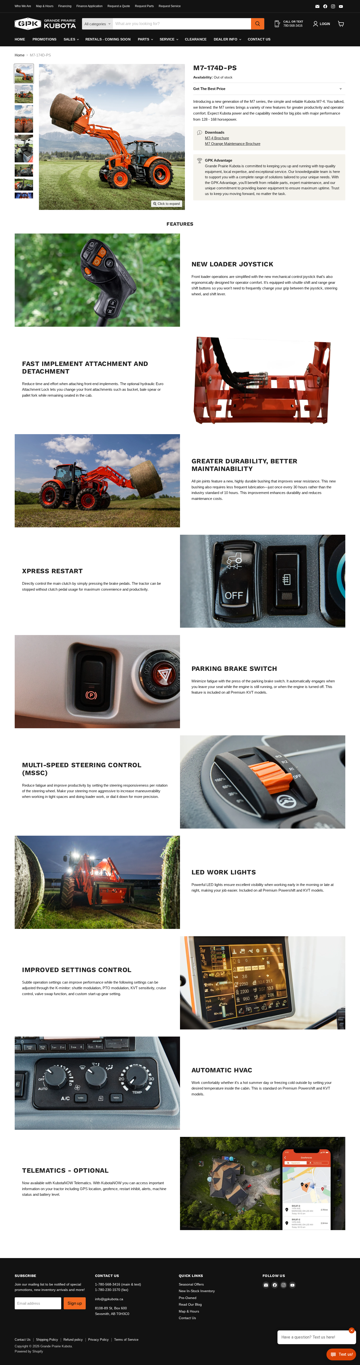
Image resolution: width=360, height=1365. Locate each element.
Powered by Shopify (29, 1351)
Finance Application (89, 6)
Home (20, 39)
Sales (70, 39)
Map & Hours (44, 6)
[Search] (257, 23)
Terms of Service (126, 1339)
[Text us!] (341, 1355)
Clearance (195, 39)
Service (168, 39)
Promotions (44, 39)
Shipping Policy (47, 1339)
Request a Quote (119, 6)
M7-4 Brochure (217, 138)
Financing (65, 6)
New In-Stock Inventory (197, 1291)
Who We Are (23, 6)
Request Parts (144, 6)
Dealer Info (226, 39)
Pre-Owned (187, 1298)
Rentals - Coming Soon (108, 39)
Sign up (75, 1303)
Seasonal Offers (191, 1284)
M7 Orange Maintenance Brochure (232, 144)
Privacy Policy (98, 1339)
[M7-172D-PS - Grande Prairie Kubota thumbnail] (24, 73)
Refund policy (73, 1339)
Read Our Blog (190, 1304)
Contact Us (259, 39)
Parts (144, 39)
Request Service (170, 6)
